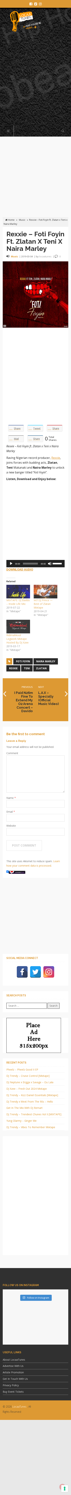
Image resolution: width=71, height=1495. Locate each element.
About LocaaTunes (14, 1359)
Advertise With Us (13, 1366)
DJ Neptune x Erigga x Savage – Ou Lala (29, 1082)
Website (11, 825)
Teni (27, 668)
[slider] (58, 563)
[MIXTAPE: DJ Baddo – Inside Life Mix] (18, 591)
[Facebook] (22, 972)
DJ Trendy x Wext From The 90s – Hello (29, 1101)
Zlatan (41, 668)
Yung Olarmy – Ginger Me (21, 1120)
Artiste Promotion (13, 1372)
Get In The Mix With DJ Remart (24, 1108)
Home (11, 219)
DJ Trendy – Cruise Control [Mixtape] (28, 1076)
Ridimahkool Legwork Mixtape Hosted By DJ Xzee (17, 638)
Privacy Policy (11, 1385)
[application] (35, 563)
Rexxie (55, 458)
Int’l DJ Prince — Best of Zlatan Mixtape (43, 603)
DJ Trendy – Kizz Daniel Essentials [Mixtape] (32, 1095)
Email (9, 811)
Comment (12, 753)
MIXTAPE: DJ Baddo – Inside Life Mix (18, 602)
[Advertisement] (35, 81)
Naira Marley (45, 661)
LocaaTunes (19, 1406)
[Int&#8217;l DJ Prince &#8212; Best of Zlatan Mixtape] (45, 591)
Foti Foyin (23, 661)
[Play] (11, 563)
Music (22, 219)
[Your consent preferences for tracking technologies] (64, 1488)
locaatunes (45, 256)
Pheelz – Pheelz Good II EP (22, 1069)
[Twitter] (35, 972)
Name (10, 798)
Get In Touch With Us (15, 1379)
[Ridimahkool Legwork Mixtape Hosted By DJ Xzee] (18, 626)
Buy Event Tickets (13, 1391)
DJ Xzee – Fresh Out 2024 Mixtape (26, 1088)
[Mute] (50, 563)
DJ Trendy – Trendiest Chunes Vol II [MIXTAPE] (33, 1114)
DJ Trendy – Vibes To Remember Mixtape (30, 1127)
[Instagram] (49, 972)
